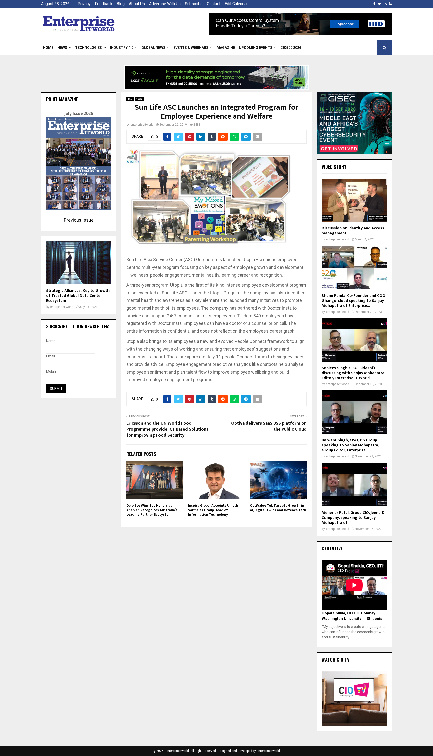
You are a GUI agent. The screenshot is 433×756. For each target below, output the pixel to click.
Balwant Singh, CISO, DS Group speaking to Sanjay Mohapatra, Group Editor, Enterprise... (350, 445)
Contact (213, 3)
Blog (121, 3)
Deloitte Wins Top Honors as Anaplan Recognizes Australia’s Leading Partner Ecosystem (151, 509)
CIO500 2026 (290, 48)
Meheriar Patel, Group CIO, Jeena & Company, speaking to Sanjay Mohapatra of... (353, 517)
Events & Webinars (190, 48)
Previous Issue (79, 220)
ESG (130, 98)
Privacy (84, 3)
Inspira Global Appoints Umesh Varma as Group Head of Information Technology (213, 509)
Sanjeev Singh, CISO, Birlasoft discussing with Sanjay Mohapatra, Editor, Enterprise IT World (353, 373)
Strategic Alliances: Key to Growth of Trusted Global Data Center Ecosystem (78, 295)
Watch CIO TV (335, 659)
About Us (137, 3)
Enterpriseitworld (268, 751)
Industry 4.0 (121, 48)
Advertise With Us (165, 3)
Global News (153, 48)
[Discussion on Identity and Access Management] (354, 200)
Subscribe (194, 3)
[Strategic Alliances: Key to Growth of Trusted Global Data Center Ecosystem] (78, 262)
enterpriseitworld (142, 124)
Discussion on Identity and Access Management (353, 231)
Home (48, 48)
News (62, 48)
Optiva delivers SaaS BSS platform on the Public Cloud (269, 426)
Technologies (88, 48)
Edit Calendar (236, 3)
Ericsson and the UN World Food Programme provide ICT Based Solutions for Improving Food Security (167, 429)
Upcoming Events (255, 48)
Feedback (103, 3)
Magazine (225, 48)
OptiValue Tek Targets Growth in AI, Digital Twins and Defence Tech (278, 507)
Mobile (51, 371)
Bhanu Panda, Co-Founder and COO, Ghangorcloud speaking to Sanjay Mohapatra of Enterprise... (354, 300)
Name (51, 341)
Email (50, 356)
